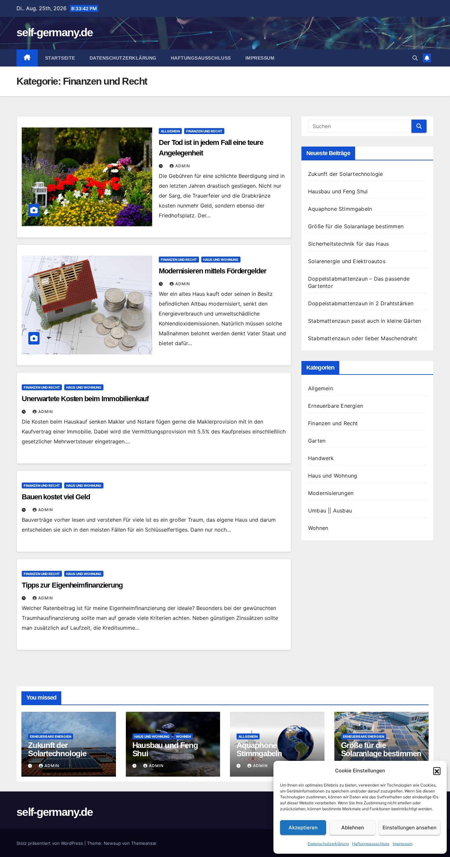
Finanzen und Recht (204, 131)
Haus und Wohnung (221, 260)
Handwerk (321, 458)
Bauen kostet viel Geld (56, 497)
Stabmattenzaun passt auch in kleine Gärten (364, 321)
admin (182, 165)
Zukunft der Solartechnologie (345, 174)
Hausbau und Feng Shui (338, 191)
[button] (437, 770)
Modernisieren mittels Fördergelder (213, 271)
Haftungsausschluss (370, 843)
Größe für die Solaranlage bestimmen (356, 226)
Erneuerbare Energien (335, 405)
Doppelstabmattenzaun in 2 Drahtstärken (361, 303)
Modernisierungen (330, 493)
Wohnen (318, 528)
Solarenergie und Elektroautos (346, 261)
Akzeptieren (303, 827)
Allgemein (170, 131)
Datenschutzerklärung (328, 843)
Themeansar (143, 843)
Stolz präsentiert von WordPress (50, 843)
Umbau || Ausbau (330, 510)
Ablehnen (352, 827)
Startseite (60, 58)
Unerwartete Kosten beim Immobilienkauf (85, 399)
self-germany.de (54, 32)
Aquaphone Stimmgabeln (340, 209)
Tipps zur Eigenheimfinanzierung (72, 585)
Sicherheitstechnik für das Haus (348, 243)
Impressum (402, 843)
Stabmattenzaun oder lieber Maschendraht (362, 338)
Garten (316, 440)
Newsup (112, 843)
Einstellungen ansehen (409, 827)
